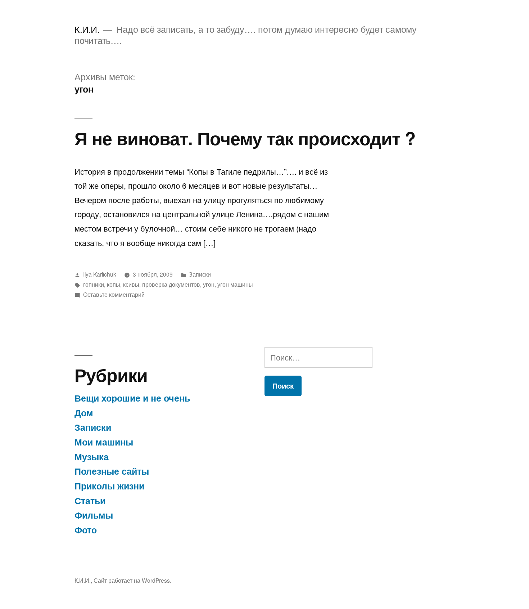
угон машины (235, 284)
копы (113, 284)
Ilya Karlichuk (99, 274)
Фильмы (93, 515)
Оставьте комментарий (114, 294)
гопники (93, 284)
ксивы (131, 284)
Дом (83, 412)
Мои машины (103, 441)
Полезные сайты (111, 471)
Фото (85, 529)
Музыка (91, 456)
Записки (200, 274)
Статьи (89, 500)
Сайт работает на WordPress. (132, 580)
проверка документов (171, 284)
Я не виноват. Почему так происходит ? (244, 138)
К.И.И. (86, 29)
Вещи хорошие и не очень (132, 397)
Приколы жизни (109, 485)
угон (208, 284)
